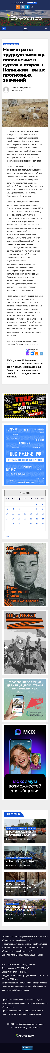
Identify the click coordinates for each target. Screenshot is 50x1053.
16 (43, 514)
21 (31, 519)
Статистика (11, 881)
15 (37, 514)
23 (43, 519)
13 (25, 514)
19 (19, 519)
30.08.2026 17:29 (15, 839)
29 (37, 524)
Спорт (9, 903)
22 (37, 519)
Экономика (21, 881)
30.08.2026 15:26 (15, 892)
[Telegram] (41, 354)
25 (13, 524)
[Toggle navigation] (25, 28)
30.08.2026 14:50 (15, 914)
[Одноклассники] (37, 354)
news (29, 839)
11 (13, 514)
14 (31, 514)
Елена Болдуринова (21, 88)
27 (25, 524)
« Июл (7, 536)
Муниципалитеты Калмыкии (16, 828)
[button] (46, 28)
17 (7, 519)
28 (31, 524)
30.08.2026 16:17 (15, 865)
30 (43, 524)
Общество (32, 828)
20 (25, 519)
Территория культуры (23, 858)
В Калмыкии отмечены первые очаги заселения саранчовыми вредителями (32, 367)
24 (7, 524)
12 (19, 514)
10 (7, 514)
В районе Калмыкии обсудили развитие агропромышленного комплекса (22, 836)
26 (19, 524)
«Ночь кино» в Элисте (22, 861)
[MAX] (27, 354)
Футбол (15, 903)
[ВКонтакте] (32, 354)
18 (13, 519)
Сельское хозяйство (11, 44)
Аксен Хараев (32, 892)
